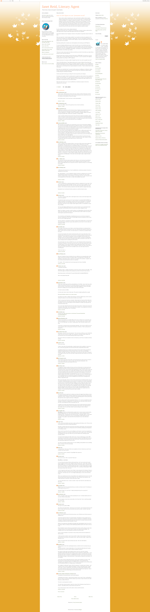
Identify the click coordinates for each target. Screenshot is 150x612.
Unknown (60, 181)
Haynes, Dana (98, 108)
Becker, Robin (98, 99)
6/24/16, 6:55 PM (61, 453)
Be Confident (98, 69)
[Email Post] (63, 86)
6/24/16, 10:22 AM (61, 251)
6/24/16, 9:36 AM (61, 179)
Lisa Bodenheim (61, 92)
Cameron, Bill (98, 101)
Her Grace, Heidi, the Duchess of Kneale (66, 573)
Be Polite (97, 75)
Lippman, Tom (98, 114)
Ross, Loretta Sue (99, 119)
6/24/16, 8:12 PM (61, 510)
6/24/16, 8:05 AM (61, 139)
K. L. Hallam (60, 158)
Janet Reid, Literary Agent (60, 7)
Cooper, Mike (98, 103)
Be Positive (98, 77)
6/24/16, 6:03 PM (61, 445)
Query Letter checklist (46, 44)
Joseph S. (60, 342)
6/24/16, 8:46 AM (61, 156)
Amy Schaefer (60, 494)
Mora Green (60, 365)
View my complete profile (100, 59)
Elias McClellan (61, 142)
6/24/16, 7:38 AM (61, 120)
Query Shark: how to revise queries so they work (47, 50)
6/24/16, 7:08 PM (61, 483)
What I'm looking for (45, 52)
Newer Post (59, 596)
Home (75, 596)
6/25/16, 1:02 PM (61, 571)
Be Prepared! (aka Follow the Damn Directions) (101, 79)
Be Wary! (97, 92)
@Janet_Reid (100, 15)
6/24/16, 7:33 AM (61, 106)
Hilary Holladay (98, 110)
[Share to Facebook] (68, 87)
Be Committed (98, 68)
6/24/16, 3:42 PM (61, 408)
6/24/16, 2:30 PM (61, 363)
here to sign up (47, 15)
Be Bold (97, 64)
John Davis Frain (61, 331)
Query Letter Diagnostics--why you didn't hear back (47, 42)
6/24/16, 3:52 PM (61, 419)
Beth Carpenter (61, 358)
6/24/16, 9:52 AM (61, 192)
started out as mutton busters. (71, 294)
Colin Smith (60, 226)
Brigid (59, 447)
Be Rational (98, 81)
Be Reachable (98, 83)
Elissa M (59, 392)
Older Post (91, 596)
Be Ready (97, 85)
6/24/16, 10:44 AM (61, 316)
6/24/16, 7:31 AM (61, 101)
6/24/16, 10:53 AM (61, 329)
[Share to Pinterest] (69, 87)
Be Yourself (98, 94)
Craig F (59, 421)
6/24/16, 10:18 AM (61, 224)
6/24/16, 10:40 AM (61, 280)
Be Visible (97, 90)
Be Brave (97, 66)
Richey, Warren (98, 117)
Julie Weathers (61, 512)
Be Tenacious (98, 88)
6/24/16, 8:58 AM (61, 165)
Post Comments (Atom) (77, 602)
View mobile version (75, 598)
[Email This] (65, 87)
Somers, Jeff (98, 121)
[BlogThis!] (66, 87)
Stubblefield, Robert (99, 123)
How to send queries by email (47, 47)
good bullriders (63, 294)
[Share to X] (67, 87)
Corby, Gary (98, 105)
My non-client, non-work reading (48, 63)
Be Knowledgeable (99, 73)
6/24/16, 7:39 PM (61, 501)
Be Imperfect (98, 71)
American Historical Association (101, 139)
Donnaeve (60, 195)
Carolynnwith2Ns (61, 123)
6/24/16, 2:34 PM (61, 390)
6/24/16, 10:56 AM (61, 340)
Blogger (80, 609)
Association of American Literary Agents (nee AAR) (101, 131)
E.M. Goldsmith (61, 108)
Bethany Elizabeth (61, 318)
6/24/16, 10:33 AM (61, 263)
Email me (106, 18)
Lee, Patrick (98, 112)
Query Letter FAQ (45, 45)
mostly (82, 63)
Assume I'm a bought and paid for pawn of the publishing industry (102, 145)
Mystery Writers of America (100, 137)
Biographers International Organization (100, 134)
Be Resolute (98, 87)
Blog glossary (98, 26)
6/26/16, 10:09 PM (61, 589)
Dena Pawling (60, 167)
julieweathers (60, 282)
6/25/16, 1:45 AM (61, 542)
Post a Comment (61, 591)
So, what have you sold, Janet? (47, 54)
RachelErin (60, 544)
